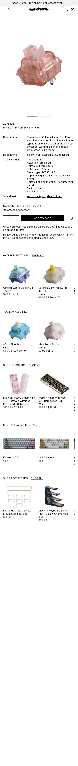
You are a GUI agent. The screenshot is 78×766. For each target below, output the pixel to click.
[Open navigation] (4, 9)
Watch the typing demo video (44, 196)
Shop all (38, 255)
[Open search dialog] (9, 9)
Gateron (9, 124)
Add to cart (42, 218)
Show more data (36, 191)
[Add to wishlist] (71, 218)
